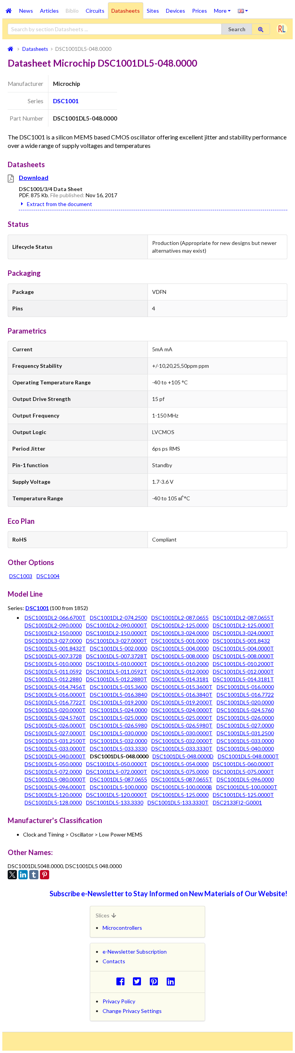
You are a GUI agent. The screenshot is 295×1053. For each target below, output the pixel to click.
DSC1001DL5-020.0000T (55, 710)
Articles (49, 10)
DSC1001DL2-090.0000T (116, 625)
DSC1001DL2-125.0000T (243, 625)
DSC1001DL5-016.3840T (181, 694)
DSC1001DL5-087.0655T (181, 779)
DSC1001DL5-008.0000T (243, 656)
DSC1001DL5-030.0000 (118, 733)
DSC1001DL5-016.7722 (245, 694)
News (26, 10)
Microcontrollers (122, 927)
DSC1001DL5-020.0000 (245, 702)
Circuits (95, 10)
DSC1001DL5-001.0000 (180, 640)
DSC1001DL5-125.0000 (180, 794)
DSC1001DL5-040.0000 (245, 748)
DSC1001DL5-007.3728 (53, 656)
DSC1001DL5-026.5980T (181, 725)
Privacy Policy (119, 1001)
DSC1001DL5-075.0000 (180, 771)
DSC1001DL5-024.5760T (55, 717)
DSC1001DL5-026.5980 (118, 725)
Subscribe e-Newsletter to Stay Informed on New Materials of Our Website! (168, 893)
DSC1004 (48, 576)
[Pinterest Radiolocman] (156, 981)
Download (33, 177)
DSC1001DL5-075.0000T (243, 771)
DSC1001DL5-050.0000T (116, 764)
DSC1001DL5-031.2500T (55, 741)
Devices (175, 10)
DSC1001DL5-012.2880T (116, 679)
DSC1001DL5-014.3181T (243, 679)
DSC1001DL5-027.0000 (245, 725)
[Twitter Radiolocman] (139, 981)
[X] (12, 874)
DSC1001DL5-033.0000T (55, 748)
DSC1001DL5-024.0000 (118, 710)
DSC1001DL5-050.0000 (53, 764)
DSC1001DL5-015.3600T (181, 687)
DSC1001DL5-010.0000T (116, 664)
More (224, 8)
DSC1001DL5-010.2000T (243, 664)
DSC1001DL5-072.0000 (53, 771)
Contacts (114, 961)
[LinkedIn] (23, 874)
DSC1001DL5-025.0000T (181, 717)
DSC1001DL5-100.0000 (118, 787)
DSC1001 (66, 100)
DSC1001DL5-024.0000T (181, 710)
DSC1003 (20, 576)
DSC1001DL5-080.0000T (55, 779)
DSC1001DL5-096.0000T (55, 787)
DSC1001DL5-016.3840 (118, 694)
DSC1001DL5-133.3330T (178, 802)
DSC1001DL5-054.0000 (180, 764)
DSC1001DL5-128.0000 (53, 802)
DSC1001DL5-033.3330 (118, 748)
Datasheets (125, 10)
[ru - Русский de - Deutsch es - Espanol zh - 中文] (243, 10)
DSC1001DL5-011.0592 (53, 671)
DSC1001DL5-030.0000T (181, 733)
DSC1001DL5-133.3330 (114, 802)
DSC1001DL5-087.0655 (118, 779)
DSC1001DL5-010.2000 (180, 664)
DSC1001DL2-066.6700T (55, 617)
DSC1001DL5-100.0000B (181, 787)
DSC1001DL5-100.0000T (246, 787)
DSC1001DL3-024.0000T (243, 633)
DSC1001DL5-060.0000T (243, 764)
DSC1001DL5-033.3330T (181, 748)
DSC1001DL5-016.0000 (245, 687)
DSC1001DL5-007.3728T (116, 656)
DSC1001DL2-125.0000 (180, 625)
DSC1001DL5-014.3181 (180, 679)
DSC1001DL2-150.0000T (116, 633)
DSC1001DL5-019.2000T (181, 702)
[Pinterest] (44, 874)
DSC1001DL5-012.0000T (243, 671)
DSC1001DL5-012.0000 (180, 671)
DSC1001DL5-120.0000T (116, 794)
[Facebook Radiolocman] (122, 981)
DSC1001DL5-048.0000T (248, 756)
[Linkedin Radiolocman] (172, 981)
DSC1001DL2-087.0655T (243, 617)
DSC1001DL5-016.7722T (55, 702)
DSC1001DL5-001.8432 (241, 640)
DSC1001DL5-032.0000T (181, 741)
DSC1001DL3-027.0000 (53, 640)
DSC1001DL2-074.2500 (118, 617)
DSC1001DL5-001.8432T (55, 648)
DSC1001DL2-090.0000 (53, 625)
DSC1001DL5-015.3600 (118, 687)
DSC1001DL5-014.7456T (55, 687)
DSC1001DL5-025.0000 (118, 717)
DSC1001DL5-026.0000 (245, 717)
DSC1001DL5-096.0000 (245, 779)
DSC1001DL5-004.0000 (180, 648)
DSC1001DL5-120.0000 (53, 794)
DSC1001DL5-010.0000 (53, 664)
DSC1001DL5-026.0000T (55, 725)
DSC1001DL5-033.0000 (245, 741)
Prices (199, 10)
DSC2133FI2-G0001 (237, 802)
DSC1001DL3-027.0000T (116, 640)
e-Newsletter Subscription (135, 951)
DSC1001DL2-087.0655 (180, 617)
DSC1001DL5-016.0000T (55, 694)
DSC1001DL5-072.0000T (116, 771)
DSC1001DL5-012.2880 (53, 679)
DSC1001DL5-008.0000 (180, 656)
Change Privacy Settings (132, 1011)
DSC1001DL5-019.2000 (118, 702)
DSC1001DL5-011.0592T (116, 671)
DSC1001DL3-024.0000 (180, 633)
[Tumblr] (33, 874)
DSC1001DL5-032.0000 (118, 741)
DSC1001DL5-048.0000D (183, 756)
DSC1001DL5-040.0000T (55, 756)
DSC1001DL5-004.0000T (243, 648)
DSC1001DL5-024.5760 (245, 710)
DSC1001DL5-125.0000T (243, 794)
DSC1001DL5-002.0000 (118, 648)
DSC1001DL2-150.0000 (53, 633)
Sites (153, 10)
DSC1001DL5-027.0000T (55, 733)
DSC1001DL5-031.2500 (245, 733)
